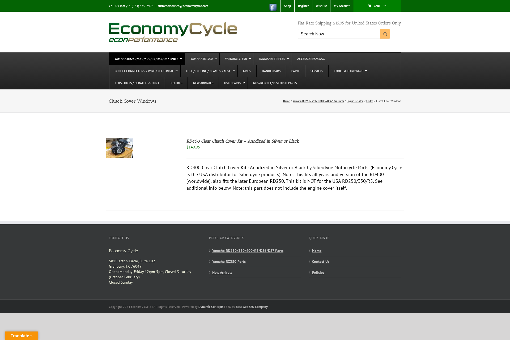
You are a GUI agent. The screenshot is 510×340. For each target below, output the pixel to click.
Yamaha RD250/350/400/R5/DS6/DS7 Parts (247, 250)
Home (316, 250)
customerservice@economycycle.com (183, 6)
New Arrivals (222, 272)
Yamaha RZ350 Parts (229, 261)
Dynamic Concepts (210, 307)
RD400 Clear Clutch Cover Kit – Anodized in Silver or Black (242, 141)
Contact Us (320, 261)
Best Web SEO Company (252, 307)
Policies (318, 272)
